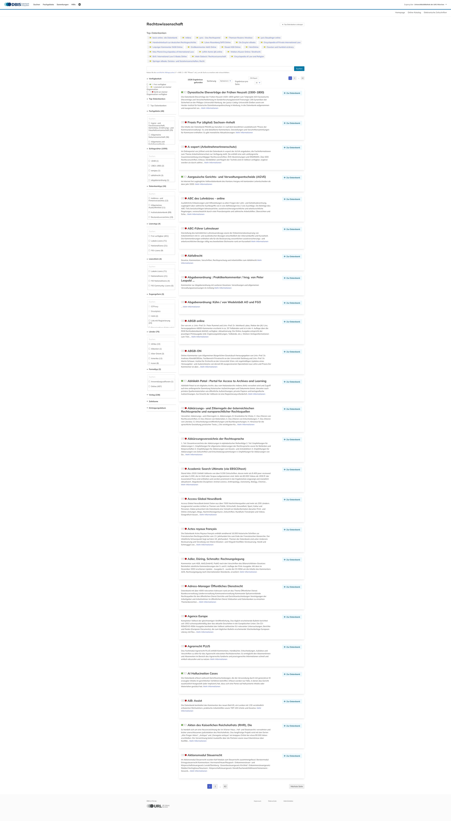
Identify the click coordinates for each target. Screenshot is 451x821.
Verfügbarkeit (154, 78)
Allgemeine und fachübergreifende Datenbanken (157, 144)
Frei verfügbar (159, 84)
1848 (155, 161)
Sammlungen (63, 4)
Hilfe (73, 4)
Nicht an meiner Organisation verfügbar (157, 93)
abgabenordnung (160, 180)
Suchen (36, 4)
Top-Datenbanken (156, 99)
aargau (155, 170)
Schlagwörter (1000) (157, 148)
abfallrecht (157, 175)
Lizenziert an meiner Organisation (159, 88)
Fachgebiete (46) (155, 111)
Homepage (400, 12)
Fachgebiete (48, 4)
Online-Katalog (414, 12)
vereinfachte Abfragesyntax (165, 72)
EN (79, 4)
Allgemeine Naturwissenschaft (159, 136)
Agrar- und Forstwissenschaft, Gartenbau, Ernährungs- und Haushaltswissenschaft (161, 126)
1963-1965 (157, 166)
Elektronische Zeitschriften (435, 12)
